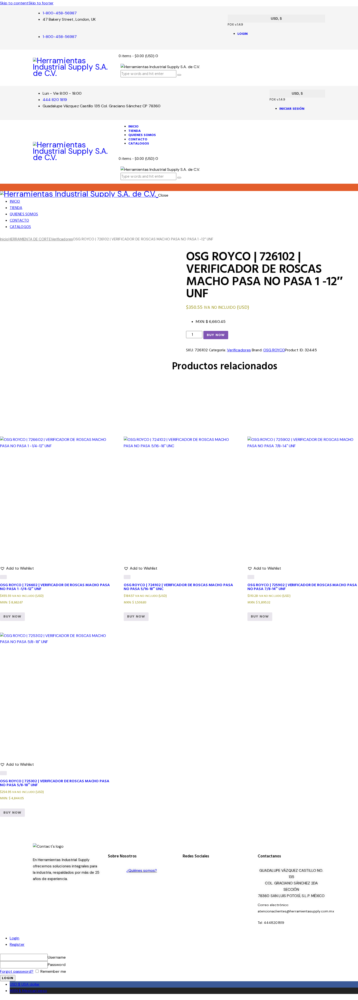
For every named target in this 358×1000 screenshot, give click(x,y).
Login (14, 938)
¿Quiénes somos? (141, 870)
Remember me (52, 971)
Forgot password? (17, 971)
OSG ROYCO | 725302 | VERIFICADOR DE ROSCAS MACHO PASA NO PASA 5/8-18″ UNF (54, 783)
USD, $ (276, 18)
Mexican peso (28, 990)
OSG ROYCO (274, 350)
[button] (17, 425)
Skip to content (14, 3)
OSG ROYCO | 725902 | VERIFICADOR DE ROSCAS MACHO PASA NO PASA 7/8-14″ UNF (302, 586)
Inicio (4, 239)
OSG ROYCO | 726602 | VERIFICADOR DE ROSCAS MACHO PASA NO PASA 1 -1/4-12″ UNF (55, 586)
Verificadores (62, 239)
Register (17, 944)
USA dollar (25, 984)
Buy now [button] (12, 616)
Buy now (216, 335)
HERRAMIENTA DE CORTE (30, 239)
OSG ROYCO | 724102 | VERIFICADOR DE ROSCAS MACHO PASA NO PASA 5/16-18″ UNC (178, 586)
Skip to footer (41, 3)
